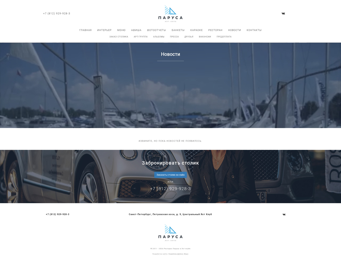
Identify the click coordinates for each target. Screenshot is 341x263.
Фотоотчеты (156, 30)
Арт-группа (141, 37)
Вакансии (205, 37)
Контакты (254, 30)
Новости (234, 30)
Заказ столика (118, 37)
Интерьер (104, 30)
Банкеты (178, 30)
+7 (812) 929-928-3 (56, 13)
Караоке (196, 30)
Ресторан (215, 30)
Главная (85, 30)
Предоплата (224, 37)
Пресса (174, 37)
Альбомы (159, 37)
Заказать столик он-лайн (171, 174)
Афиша (136, 30)
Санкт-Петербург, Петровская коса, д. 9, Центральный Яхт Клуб (170, 214)
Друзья (188, 37)
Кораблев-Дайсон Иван (178, 254)
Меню (121, 30)
